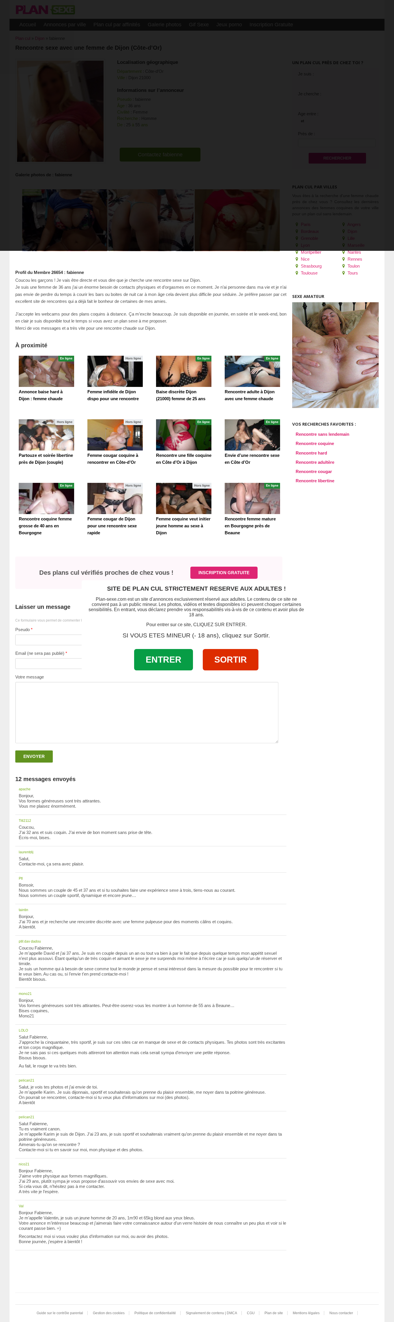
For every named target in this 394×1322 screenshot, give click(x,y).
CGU (251, 1313)
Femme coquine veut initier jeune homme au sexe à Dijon (183, 525)
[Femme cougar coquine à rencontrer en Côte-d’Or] (115, 434)
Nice (304, 259)
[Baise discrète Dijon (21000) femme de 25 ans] (183, 371)
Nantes (353, 252)
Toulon (353, 266)
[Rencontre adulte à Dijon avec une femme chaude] (252, 371)
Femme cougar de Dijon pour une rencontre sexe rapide (112, 525)
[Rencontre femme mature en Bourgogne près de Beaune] (252, 498)
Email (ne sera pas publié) (39, 653)
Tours (352, 272)
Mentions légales (306, 1313)
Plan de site (273, 1313)
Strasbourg (311, 266)
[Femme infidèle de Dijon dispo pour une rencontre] (115, 371)
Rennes (354, 259)
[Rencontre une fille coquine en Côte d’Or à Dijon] (183, 434)
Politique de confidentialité (155, 1313)
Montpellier (310, 252)
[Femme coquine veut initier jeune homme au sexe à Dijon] (183, 498)
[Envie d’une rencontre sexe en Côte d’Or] (252, 434)
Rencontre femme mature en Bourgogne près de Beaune (250, 525)
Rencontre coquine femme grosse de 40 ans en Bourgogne (45, 525)
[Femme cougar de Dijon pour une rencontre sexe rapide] (115, 498)
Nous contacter (341, 1313)
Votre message (29, 676)
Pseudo (22, 629)
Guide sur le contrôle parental (60, 1313)
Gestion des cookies (109, 1313)
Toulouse (309, 272)
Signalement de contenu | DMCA (211, 1313)
